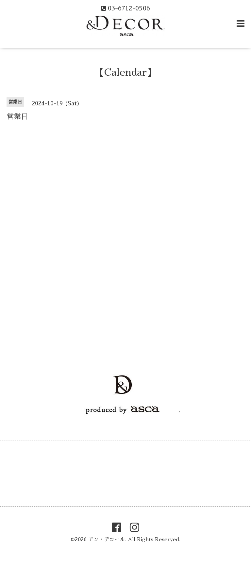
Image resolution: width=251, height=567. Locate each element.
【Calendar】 (125, 72)
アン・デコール (106, 539)
